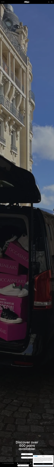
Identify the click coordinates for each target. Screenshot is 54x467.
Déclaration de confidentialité (44, 465)
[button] (52, 456)
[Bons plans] (21, 465)
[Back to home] (27, 2)
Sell (27, 457)
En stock (33, 465)
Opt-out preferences (38, 465)
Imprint (49, 465)
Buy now (26, 454)
